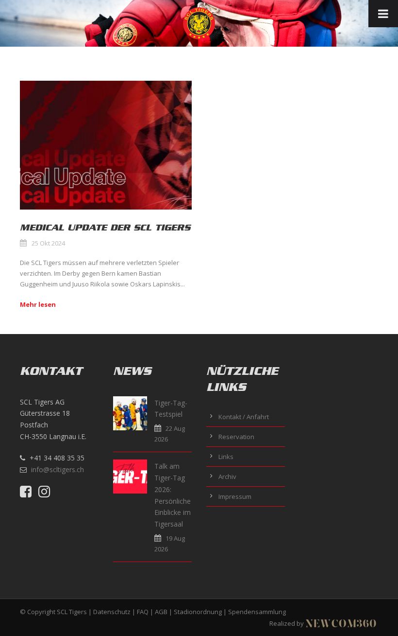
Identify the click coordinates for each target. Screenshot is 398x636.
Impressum (234, 496)
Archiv (227, 476)
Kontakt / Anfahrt (243, 416)
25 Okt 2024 (48, 243)
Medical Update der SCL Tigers (105, 227)
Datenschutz (112, 611)
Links (225, 456)
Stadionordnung (198, 611)
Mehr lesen (38, 304)
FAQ (143, 611)
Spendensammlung (257, 611)
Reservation (236, 436)
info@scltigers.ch (57, 469)
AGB (161, 611)
